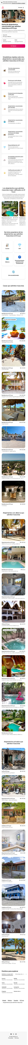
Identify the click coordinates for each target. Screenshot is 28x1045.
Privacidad (10, 1038)
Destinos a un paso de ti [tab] (7, 974)
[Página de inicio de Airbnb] (3, 7)
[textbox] (7, 41)
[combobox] (13, 36)
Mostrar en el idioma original (18, 3)
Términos (16, 1038)
